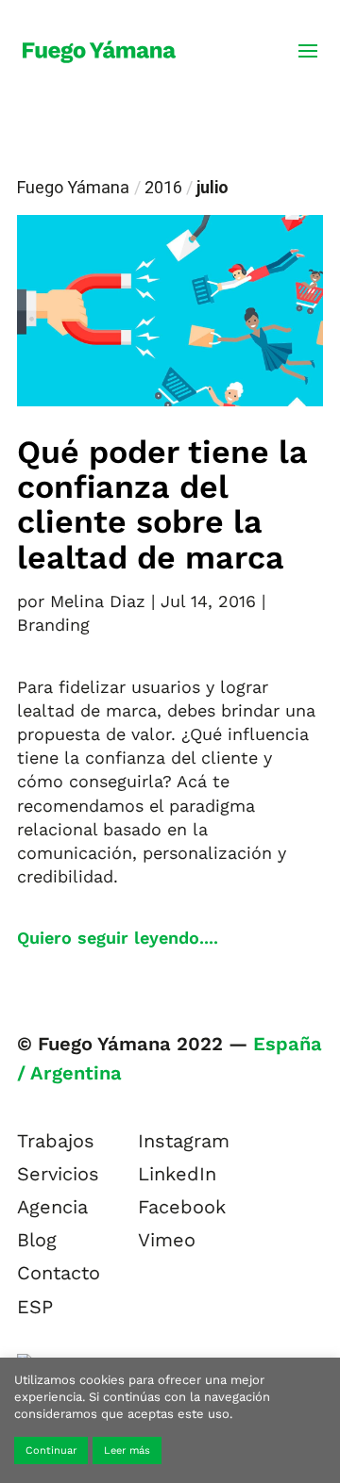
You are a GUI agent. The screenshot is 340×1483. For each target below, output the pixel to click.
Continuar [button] (51, 1450)
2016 (163, 187)
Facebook (182, 1206)
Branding (53, 624)
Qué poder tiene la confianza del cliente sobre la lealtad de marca (162, 504)
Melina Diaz (97, 601)
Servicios (58, 1173)
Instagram (184, 1140)
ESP (35, 1306)
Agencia (52, 1206)
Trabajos (55, 1140)
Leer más (127, 1450)
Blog (37, 1239)
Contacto (58, 1272)
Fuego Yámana (73, 187)
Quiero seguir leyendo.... (117, 937)
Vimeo (167, 1239)
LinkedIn (177, 1173)
